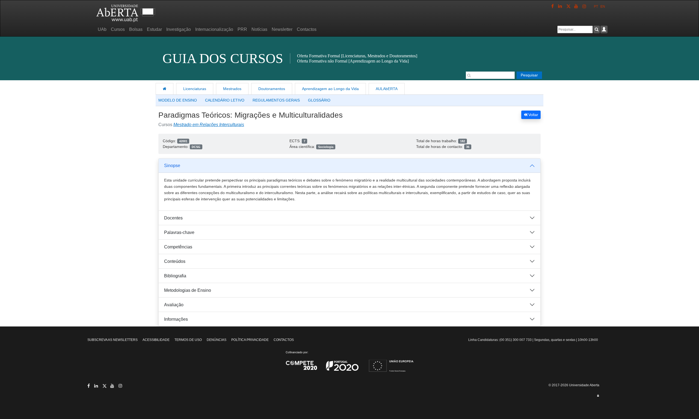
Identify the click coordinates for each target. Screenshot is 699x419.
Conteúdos (174, 261)
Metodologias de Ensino (187, 290)
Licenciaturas (194, 89)
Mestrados (232, 89)
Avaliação (173, 304)
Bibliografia (175, 276)
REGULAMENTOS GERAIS (276, 100)
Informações (176, 319)
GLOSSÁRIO (319, 100)
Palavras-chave (179, 232)
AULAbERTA (387, 89)
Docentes (173, 218)
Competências (178, 247)
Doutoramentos (271, 89)
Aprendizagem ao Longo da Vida (330, 89)
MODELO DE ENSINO (177, 100)
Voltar (532, 114)
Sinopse (172, 165)
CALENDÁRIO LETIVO (224, 100)
